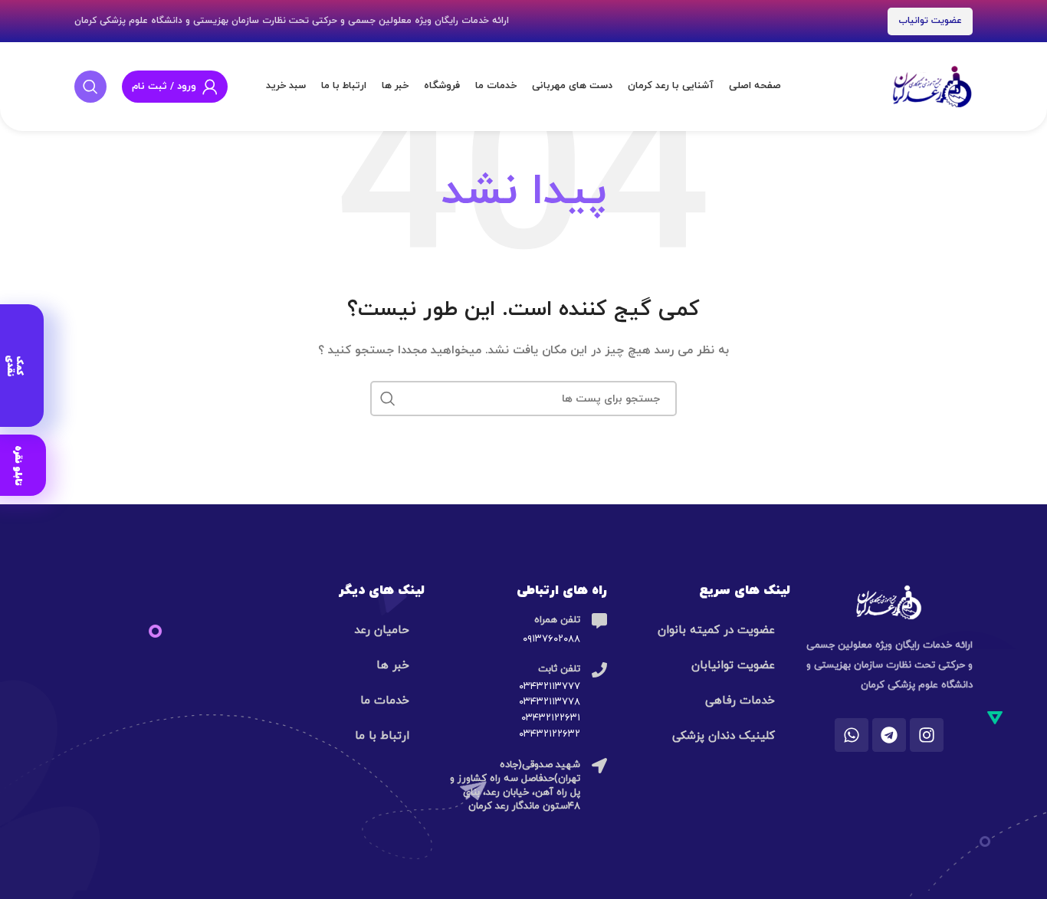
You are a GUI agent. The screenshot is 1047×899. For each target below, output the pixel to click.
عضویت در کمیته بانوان (716, 630)
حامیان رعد (381, 630)
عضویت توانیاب (930, 21)
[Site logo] (932, 85)
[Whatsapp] (851, 735)
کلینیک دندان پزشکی (723, 736)
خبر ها (392, 666)
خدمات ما (384, 701)
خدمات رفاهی (740, 701)
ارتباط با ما (382, 736)
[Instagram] (927, 735)
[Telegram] (889, 735)
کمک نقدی (14, 365)
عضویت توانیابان (733, 666)
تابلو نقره (18, 465)
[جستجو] (90, 86)
